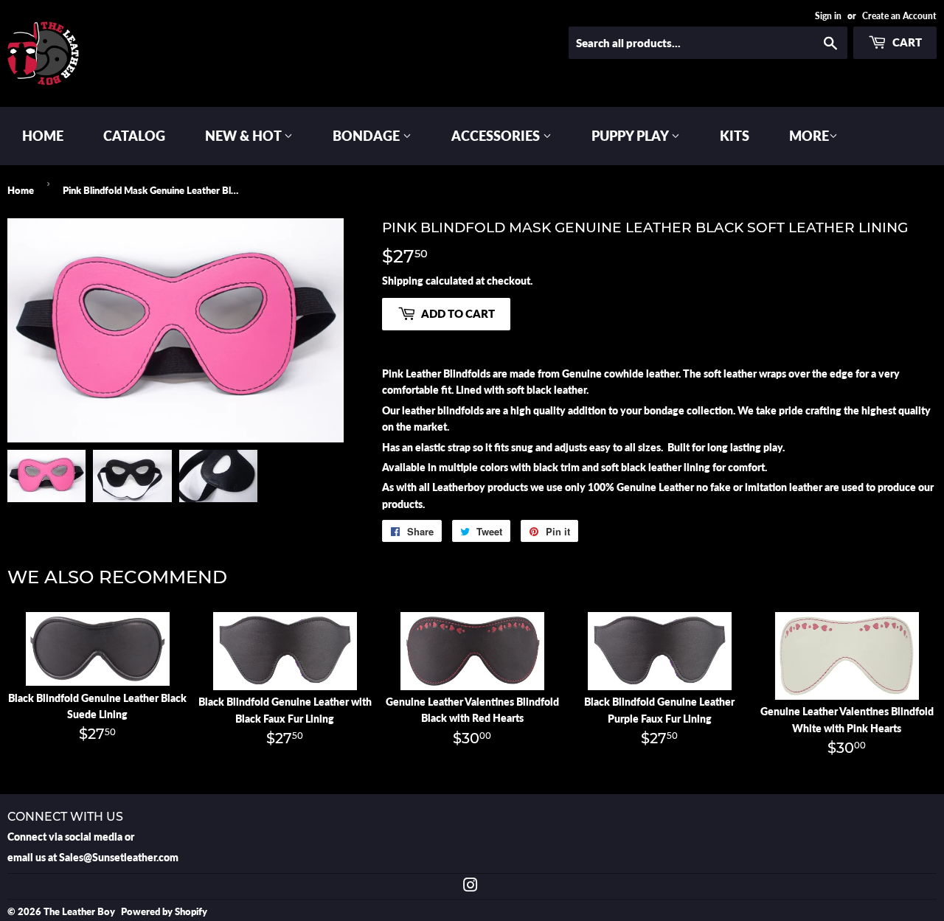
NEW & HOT (244, 136)
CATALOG (134, 136)
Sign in (828, 15)
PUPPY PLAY (631, 136)
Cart (906, 42)
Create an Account (899, 15)
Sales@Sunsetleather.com (118, 857)
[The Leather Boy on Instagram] (470, 886)
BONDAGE (368, 136)
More (809, 136)
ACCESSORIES (497, 136)
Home (20, 190)
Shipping (402, 280)
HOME (42, 136)
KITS (734, 136)
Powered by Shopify (164, 911)
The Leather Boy (79, 911)
